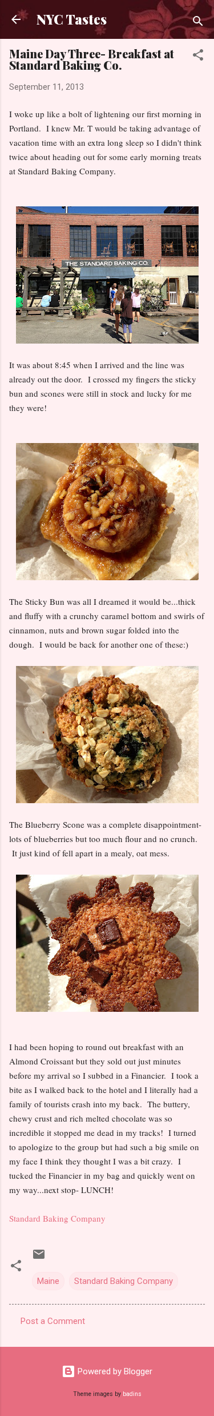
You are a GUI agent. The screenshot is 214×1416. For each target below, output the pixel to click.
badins (132, 1394)
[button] (198, 57)
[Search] (198, 23)
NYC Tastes (72, 19)
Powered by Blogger (113, 1371)
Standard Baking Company (57, 1218)
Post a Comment (53, 1321)
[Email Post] (39, 1258)
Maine (48, 1281)
